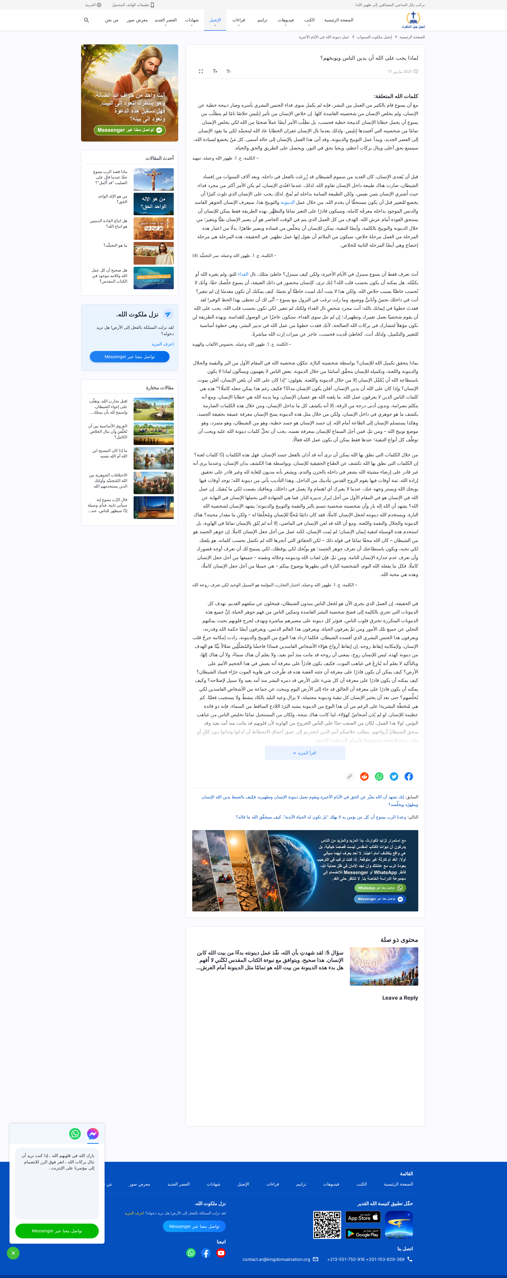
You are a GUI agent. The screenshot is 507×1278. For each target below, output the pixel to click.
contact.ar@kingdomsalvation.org (276, 1259)
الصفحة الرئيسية (338, 19)
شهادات (192, 19)
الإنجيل (215, 19)
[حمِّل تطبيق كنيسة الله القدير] (399, 1224)
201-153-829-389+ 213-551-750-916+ (366, 1259)
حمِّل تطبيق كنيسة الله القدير (385, 1203)
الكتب (309, 19)
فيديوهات (286, 19)
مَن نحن (112, 19)
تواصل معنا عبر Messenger (130, 356)
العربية (90, 4)
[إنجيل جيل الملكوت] (409, 20)
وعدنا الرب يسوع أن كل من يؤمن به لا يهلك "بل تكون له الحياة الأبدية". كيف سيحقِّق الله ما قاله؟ (321, 817)
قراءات (238, 19)
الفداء (243, 274)
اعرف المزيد (163, 344)
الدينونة (288, 202)
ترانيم (262, 19)
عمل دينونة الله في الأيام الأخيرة (324, 37)
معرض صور (137, 19)
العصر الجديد (165, 19)
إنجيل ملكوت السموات (374, 37)
